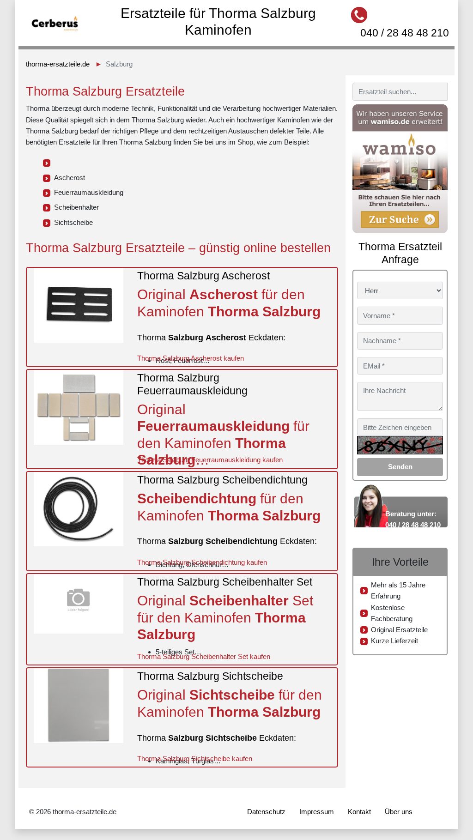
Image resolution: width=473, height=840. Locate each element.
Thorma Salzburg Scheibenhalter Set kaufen (203, 656)
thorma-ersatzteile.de (58, 64)
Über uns (398, 812)
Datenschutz (266, 812)
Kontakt (359, 812)
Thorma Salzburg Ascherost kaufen (190, 358)
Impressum (316, 812)
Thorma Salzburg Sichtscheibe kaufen (194, 758)
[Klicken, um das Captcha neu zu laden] (400, 445)
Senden (400, 467)
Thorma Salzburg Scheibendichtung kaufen (202, 562)
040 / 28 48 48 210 (404, 33)
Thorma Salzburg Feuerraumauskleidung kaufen (210, 460)
